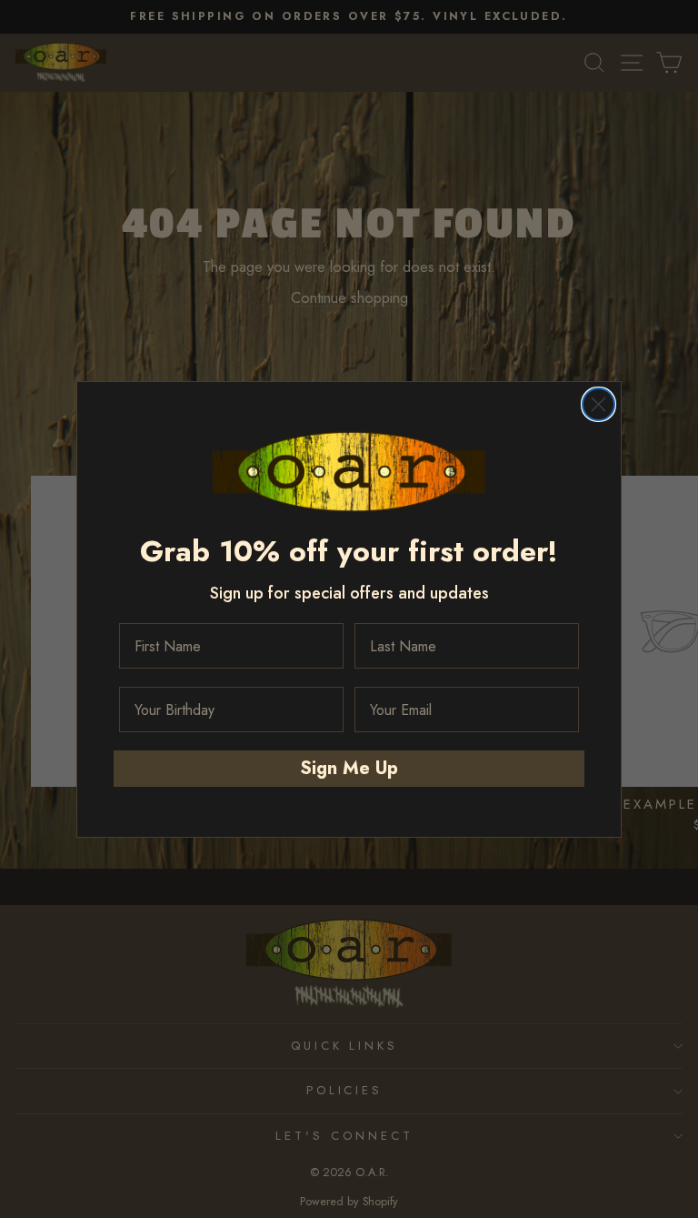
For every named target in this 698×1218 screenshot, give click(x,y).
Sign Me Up (349, 768)
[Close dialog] (598, 404)
